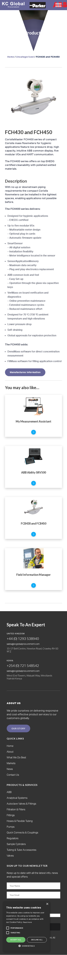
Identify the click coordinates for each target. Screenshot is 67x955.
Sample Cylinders (16, 844)
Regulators (12, 838)
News (10, 769)
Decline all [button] (37, 940)
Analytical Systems (17, 797)
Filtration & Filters (16, 809)
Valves (10, 855)
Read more (27, 922)
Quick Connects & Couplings (22, 832)
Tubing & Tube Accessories (21, 849)
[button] (57, 77)
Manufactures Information (25, 372)
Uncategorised (25, 56)
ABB (9, 792)
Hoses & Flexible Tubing (20, 820)
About (10, 751)
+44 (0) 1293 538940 (23, 638)
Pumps (10, 826)
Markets (11, 763)
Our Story (18, 728)
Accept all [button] (15, 940)
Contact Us (13, 774)
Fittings (11, 815)
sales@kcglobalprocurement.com (23, 644)
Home (10, 56)
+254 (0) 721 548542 (23, 665)
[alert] (26, 926)
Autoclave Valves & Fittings (21, 803)
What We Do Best (16, 757)
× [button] (47, 904)
